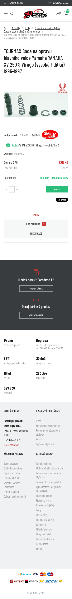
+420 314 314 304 (15, 3)
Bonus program (11, 463)
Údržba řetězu (42, 543)
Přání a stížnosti (11, 491)
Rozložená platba (44, 495)
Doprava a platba (12, 473)
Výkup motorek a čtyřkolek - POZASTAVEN (49, 489)
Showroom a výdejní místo (48, 425)
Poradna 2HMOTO (11, 478)
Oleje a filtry (41, 515)
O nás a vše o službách (48, 411)
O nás (38, 420)
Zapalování (41, 524)
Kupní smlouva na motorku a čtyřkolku (49, 475)
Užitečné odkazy (44, 453)
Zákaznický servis (13, 453)
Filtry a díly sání (43, 534)
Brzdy (38, 510)
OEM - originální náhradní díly (49, 468)
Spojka (39, 548)
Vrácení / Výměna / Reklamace (13, 485)
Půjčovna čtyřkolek (45, 444)
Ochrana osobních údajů (15, 496)
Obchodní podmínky (13, 468)
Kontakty (40, 439)
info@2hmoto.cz (60, 3)
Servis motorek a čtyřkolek (48, 482)
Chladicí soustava (44, 529)
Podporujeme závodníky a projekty (48, 432)
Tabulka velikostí (44, 463)
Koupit (57, 189)
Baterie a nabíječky (45, 505)
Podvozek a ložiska (45, 539)
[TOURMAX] (50, 134)
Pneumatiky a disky (45, 519)
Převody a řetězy (43, 500)
